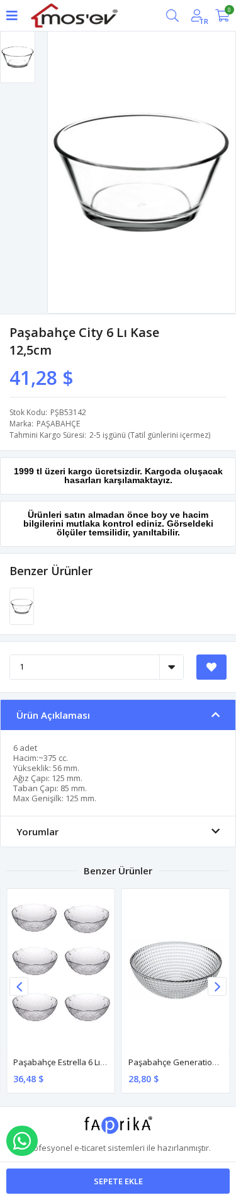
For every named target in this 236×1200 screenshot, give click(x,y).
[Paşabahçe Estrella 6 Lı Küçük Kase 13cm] (61, 969)
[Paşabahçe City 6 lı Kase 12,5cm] (22, 605)
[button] (217, 986)
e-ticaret (90, 1147)
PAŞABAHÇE (58, 423)
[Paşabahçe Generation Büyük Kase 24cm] (176, 969)
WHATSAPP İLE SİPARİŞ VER (22, 1141)
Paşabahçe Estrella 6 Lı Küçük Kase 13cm (90, 1062)
